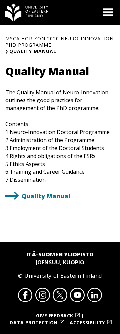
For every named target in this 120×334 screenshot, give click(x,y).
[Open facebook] (25, 296)
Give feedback (54, 315)
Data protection (34, 322)
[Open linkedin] (94, 296)
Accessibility (87, 322)
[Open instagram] (42, 296)
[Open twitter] (60, 296)
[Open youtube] (77, 296)
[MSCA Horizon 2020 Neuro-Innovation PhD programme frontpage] (27, 12)
